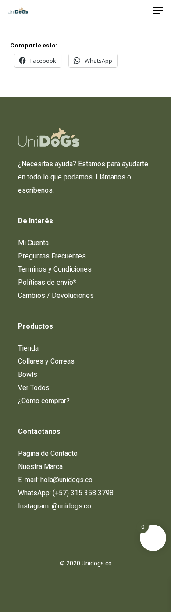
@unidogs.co (71, 506)
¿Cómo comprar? (44, 401)
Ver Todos (34, 387)
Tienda (28, 348)
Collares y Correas (46, 361)
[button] (158, 10)
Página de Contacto (48, 453)
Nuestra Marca (40, 466)
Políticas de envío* (47, 282)
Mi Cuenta (33, 243)
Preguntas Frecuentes (52, 256)
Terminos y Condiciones (55, 269)
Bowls (27, 374)
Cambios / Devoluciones (56, 295)
